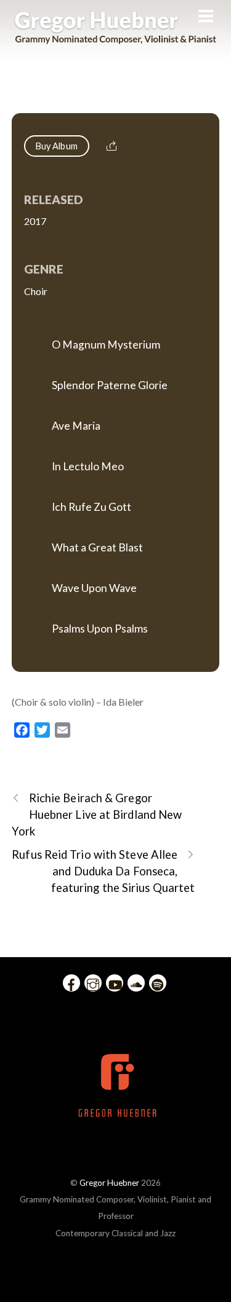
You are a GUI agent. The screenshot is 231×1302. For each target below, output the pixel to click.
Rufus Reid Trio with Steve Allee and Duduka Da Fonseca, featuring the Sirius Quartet (103, 871)
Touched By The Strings (115, 96)
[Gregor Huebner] (115, 38)
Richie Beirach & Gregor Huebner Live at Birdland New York (97, 814)
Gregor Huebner (109, 1183)
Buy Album (57, 146)
